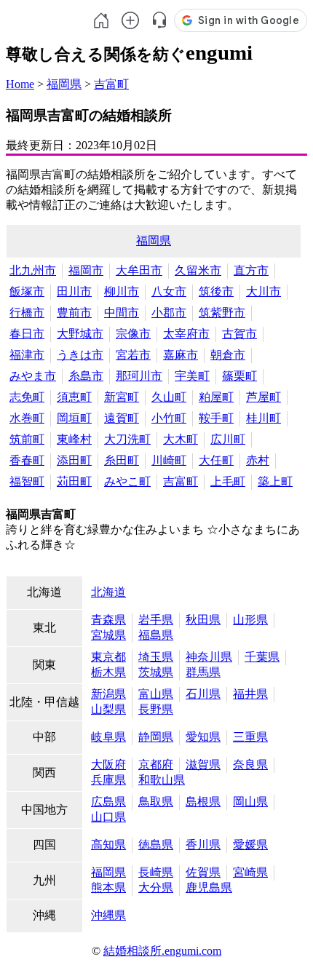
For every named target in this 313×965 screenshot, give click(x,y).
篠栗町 (239, 376)
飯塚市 (26, 291)
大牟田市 (139, 270)
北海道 (108, 592)
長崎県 (155, 872)
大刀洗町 (127, 439)
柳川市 (121, 291)
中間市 (121, 312)
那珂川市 (139, 376)
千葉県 (262, 657)
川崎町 (168, 460)
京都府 (155, 764)
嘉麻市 (180, 355)
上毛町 (227, 481)
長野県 (155, 709)
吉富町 (111, 84)
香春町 (26, 460)
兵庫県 (108, 780)
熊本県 (108, 887)
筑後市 (216, 291)
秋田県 (203, 619)
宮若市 (133, 355)
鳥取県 (155, 801)
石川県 (203, 694)
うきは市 (80, 355)
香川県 (203, 844)
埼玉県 (155, 657)
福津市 (26, 355)
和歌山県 (161, 780)
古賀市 (239, 333)
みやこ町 (127, 481)
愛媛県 (250, 844)
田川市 (74, 291)
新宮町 (121, 397)
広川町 (227, 439)
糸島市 (85, 376)
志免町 (26, 397)
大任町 (216, 460)
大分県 (155, 887)
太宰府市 (186, 333)
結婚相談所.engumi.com (162, 951)
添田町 (74, 460)
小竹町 (168, 418)
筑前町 (26, 439)
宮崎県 (250, 872)
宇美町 (192, 376)
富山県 (155, 694)
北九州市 (32, 270)
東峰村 (74, 439)
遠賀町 (121, 418)
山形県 (250, 619)
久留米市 (198, 270)
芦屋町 (263, 397)
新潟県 (108, 694)
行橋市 (26, 312)
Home (20, 84)
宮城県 (108, 635)
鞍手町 (216, 418)
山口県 (108, 817)
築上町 (275, 481)
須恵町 (74, 397)
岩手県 (155, 619)
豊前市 (74, 312)
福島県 (155, 635)
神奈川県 (209, 657)
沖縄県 (108, 915)
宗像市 (133, 333)
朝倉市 (227, 355)
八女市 (168, 291)
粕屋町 (216, 397)
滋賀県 (203, 764)
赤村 (257, 460)
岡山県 (250, 801)
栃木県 (108, 672)
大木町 (180, 439)
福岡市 (85, 270)
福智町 (26, 481)
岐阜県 (108, 737)
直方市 (251, 270)
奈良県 (250, 764)
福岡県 (64, 84)
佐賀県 (203, 872)
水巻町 (26, 418)
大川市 (263, 291)
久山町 (168, 397)
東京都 (108, 657)
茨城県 (155, 672)
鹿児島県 (209, 887)
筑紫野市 (222, 312)
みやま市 (32, 376)
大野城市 (80, 333)
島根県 (203, 801)
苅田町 (74, 481)
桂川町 (263, 418)
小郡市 (168, 312)
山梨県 (108, 709)
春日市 (26, 333)
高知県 (108, 844)
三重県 (250, 737)
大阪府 (108, 764)
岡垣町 (74, 418)
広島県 (108, 801)
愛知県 (203, 737)
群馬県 (203, 672)
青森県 (108, 619)
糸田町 (121, 460)
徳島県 (155, 844)
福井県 (250, 694)
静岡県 (155, 737)
